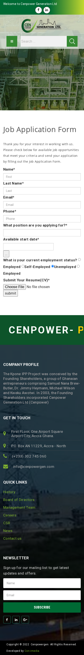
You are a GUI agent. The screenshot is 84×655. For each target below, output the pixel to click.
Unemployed (65, 267)
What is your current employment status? (40, 260)
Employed (11, 267)
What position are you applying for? (35, 225)
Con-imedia (32, 650)
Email (8, 197)
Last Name (13, 183)
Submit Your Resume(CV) (26, 280)
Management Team (19, 507)
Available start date (21, 239)
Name (9, 169)
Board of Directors (18, 500)
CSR (6, 523)
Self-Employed (37, 267)
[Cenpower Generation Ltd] (42, 26)
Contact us (12, 538)
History (9, 492)
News (7, 531)
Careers (9, 515)
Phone (9, 211)
